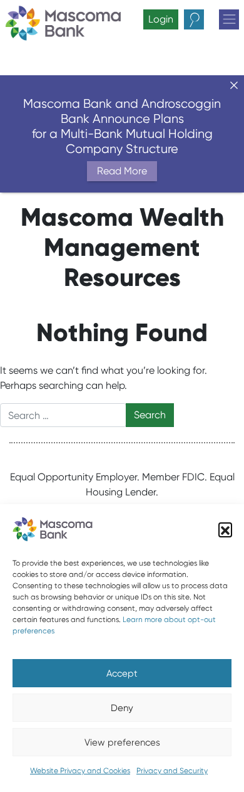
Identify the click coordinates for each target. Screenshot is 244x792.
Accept (122, 673)
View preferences (122, 742)
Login (160, 19)
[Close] (234, 85)
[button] (225, 529)
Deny (122, 708)
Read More (122, 171)
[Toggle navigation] (229, 19)
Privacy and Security (172, 770)
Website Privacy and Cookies (80, 770)
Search (204, 19)
